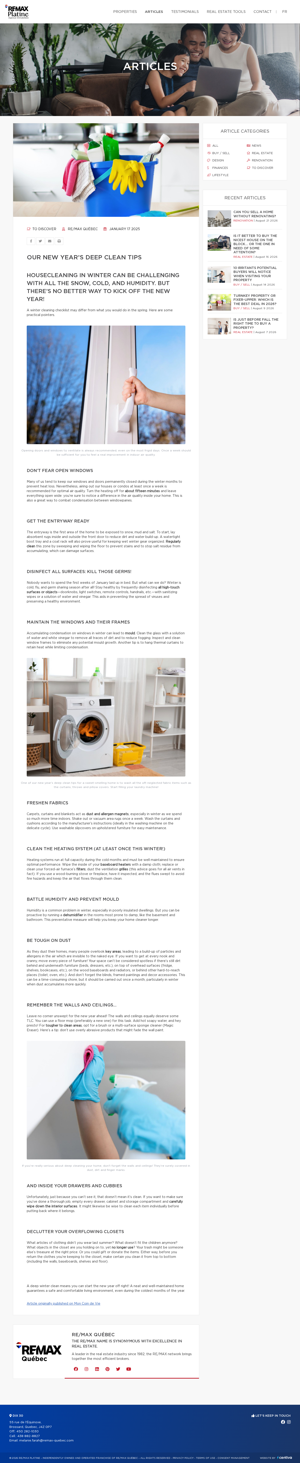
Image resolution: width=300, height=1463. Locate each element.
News (256, 145)
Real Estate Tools (226, 12)
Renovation (262, 160)
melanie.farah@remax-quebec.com (46, 1440)
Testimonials (185, 12)
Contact (263, 12)
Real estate (262, 153)
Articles (154, 12)
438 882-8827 (28, 1436)
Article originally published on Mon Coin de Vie (63, 1303)
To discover (43, 229)
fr (284, 12)
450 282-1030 (27, 1431)
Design (217, 160)
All (214, 145)
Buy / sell (220, 153)
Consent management (234, 1458)
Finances (219, 168)
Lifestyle (220, 175)
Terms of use (205, 1458)
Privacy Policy (183, 1458)
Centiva (284, 1457)
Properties (125, 12)
